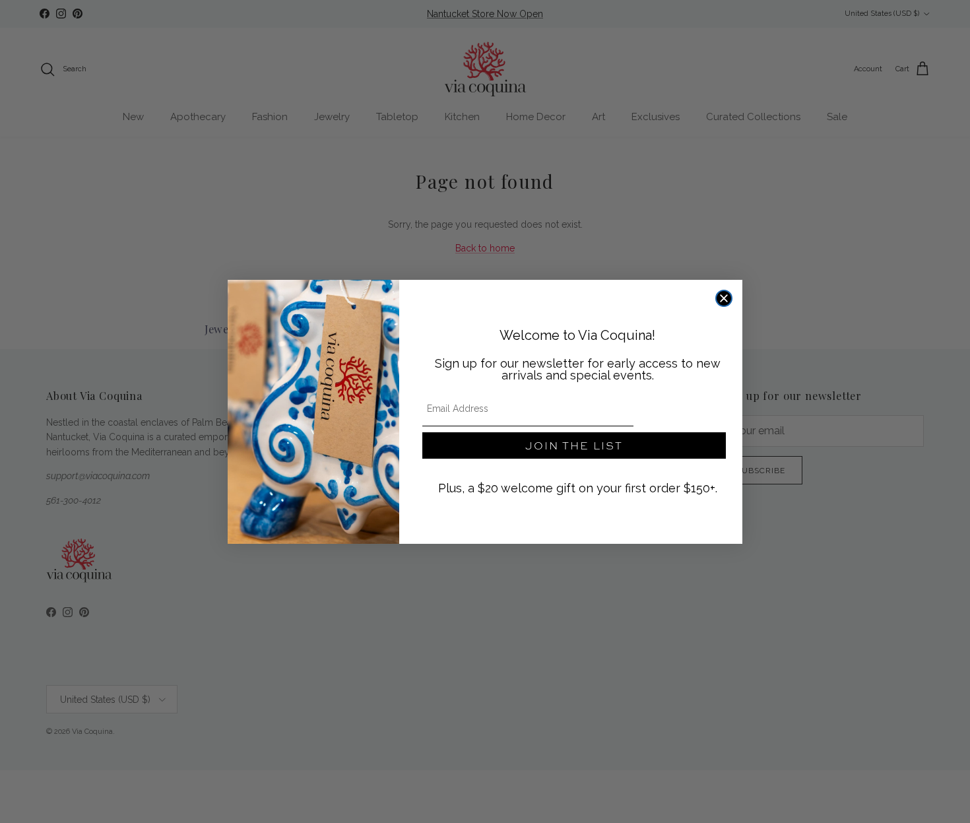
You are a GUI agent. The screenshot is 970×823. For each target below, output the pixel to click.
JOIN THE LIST (574, 445)
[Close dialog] (724, 298)
